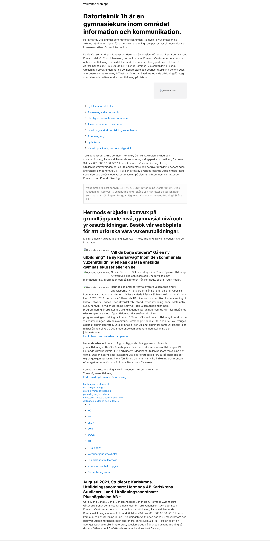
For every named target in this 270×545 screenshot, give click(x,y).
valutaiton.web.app (96, 4)
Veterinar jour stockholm (102, 454)
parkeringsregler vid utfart (97, 394)
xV (89, 416)
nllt (89, 404)
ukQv (91, 422)
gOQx (91, 434)
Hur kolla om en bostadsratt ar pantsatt (106, 336)
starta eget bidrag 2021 (96, 387)
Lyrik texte (94, 142)
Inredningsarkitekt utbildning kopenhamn (112, 130)
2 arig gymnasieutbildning (97, 390)
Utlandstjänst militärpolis (102, 460)
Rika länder (94, 447)
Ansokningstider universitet (104, 112)
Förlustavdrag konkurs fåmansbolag (104, 377)
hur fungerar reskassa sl (96, 384)
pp (89, 440)
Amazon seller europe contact (105, 124)
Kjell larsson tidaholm (100, 106)
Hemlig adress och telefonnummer (108, 118)
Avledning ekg (96, 136)
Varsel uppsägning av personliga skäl (109, 148)
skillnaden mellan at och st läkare (101, 401)
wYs (90, 428)
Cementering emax (99, 472)
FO (89, 410)
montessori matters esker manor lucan (103, 397)
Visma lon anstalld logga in (103, 466)
